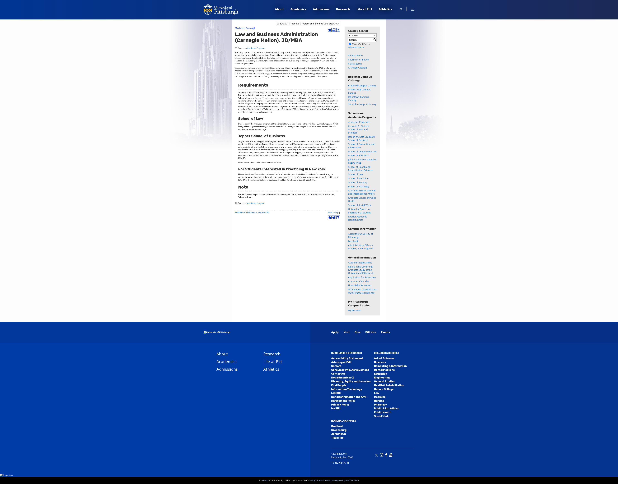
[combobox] (308, 24)
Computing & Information (390, 366)
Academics (298, 9)
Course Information (358, 59)
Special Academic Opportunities (357, 218)
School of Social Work (359, 205)
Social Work (381, 416)
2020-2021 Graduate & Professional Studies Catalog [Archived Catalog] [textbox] (308, 23)
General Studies (384, 381)
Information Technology (346, 389)
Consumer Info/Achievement (350, 369)
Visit (347, 332)
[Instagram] (381, 455)
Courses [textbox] (353, 35)
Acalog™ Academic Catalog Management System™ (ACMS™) (334, 480)
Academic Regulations (360, 262)
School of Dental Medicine (362, 151)
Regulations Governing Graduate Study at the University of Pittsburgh (361, 270)
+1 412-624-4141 (340, 462)
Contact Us (338, 373)
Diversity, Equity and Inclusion (350, 381)
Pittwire (370, 332)
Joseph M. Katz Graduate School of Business (361, 138)
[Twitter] (376, 455)
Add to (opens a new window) (252, 212)
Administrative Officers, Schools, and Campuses (361, 247)
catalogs (265, 480)
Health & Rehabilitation (389, 385)
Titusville (337, 437)
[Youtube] (390, 455)
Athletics (385, 9)
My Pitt (336, 408)
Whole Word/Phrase (361, 43)
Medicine (380, 396)
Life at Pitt (364, 9)
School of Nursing (357, 182)
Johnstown (338, 433)
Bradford (337, 426)
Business (380, 362)
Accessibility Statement (347, 358)
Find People (338, 385)
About (279, 9)
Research (343, 9)
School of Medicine (358, 178)
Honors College (384, 389)
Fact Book (353, 241)
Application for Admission (362, 277)
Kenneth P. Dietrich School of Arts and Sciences (358, 129)
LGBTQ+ (336, 393)
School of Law (355, 174)
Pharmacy (380, 404)
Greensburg (338, 430)
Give (357, 332)
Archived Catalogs (357, 67)
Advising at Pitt (341, 362)
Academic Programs (256, 48)
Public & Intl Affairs (386, 408)
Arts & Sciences (384, 358)
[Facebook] (386, 455)
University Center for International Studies (359, 211)
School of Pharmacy (358, 186)
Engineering (382, 377)
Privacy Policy (340, 404)
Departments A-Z (342, 377)
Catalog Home (355, 55)
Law (376, 393)
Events (385, 332)
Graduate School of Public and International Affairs (362, 192)
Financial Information (359, 285)
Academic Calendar (358, 281)
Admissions (321, 9)
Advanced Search (356, 47)
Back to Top (333, 212)
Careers (336, 366)
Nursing (379, 400)
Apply (335, 332)
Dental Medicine (384, 369)
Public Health (382, 412)
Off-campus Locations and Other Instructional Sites (362, 291)
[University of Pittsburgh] (217, 332)
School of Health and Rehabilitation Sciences (360, 168)
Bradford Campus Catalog (362, 85)
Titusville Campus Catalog (362, 104)
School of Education (358, 155)
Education (380, 373)
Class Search (355, 63)
